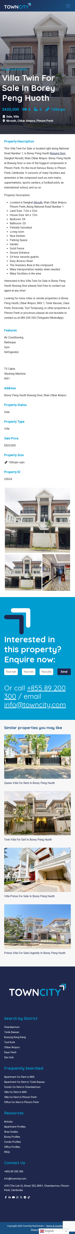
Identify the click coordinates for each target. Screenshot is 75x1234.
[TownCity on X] (21, 1197)
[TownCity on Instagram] (17, 1197)
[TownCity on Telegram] (25, 1197)
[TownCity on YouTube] (13, 1197)
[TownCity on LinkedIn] (9, 1197)
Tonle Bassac (11, 1032)
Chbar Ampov (26, 120)
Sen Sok (9, 1057)
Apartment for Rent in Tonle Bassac (24, 1082)
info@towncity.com (35, 704)
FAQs (7, 1152)
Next (64, 520)
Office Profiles (12, 1147)
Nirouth (11, 120)
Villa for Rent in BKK (15, 1092)
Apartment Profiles (15, 1126)
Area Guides (11, 1131)
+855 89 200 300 (35, 692)
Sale (9, 116)
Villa (16, 116)
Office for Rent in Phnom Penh (21, 1102)
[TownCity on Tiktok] (28, 1197)
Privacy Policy (37, 1229)
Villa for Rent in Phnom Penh (20, 1097)
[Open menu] (68, 5)
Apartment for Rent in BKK (19, 1077)
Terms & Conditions (56, 1226)
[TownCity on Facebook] (5, 1197)
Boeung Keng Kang (15, 1037)
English (49, 1231)
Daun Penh (10, 1052)
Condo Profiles (12, 1141)
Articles (8, 1121)
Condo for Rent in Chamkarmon (22, 1087)
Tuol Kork (9, 1042)
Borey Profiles (12, 1136)
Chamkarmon (12, 1027)
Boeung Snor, (58, 153)
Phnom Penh (44, 120)
